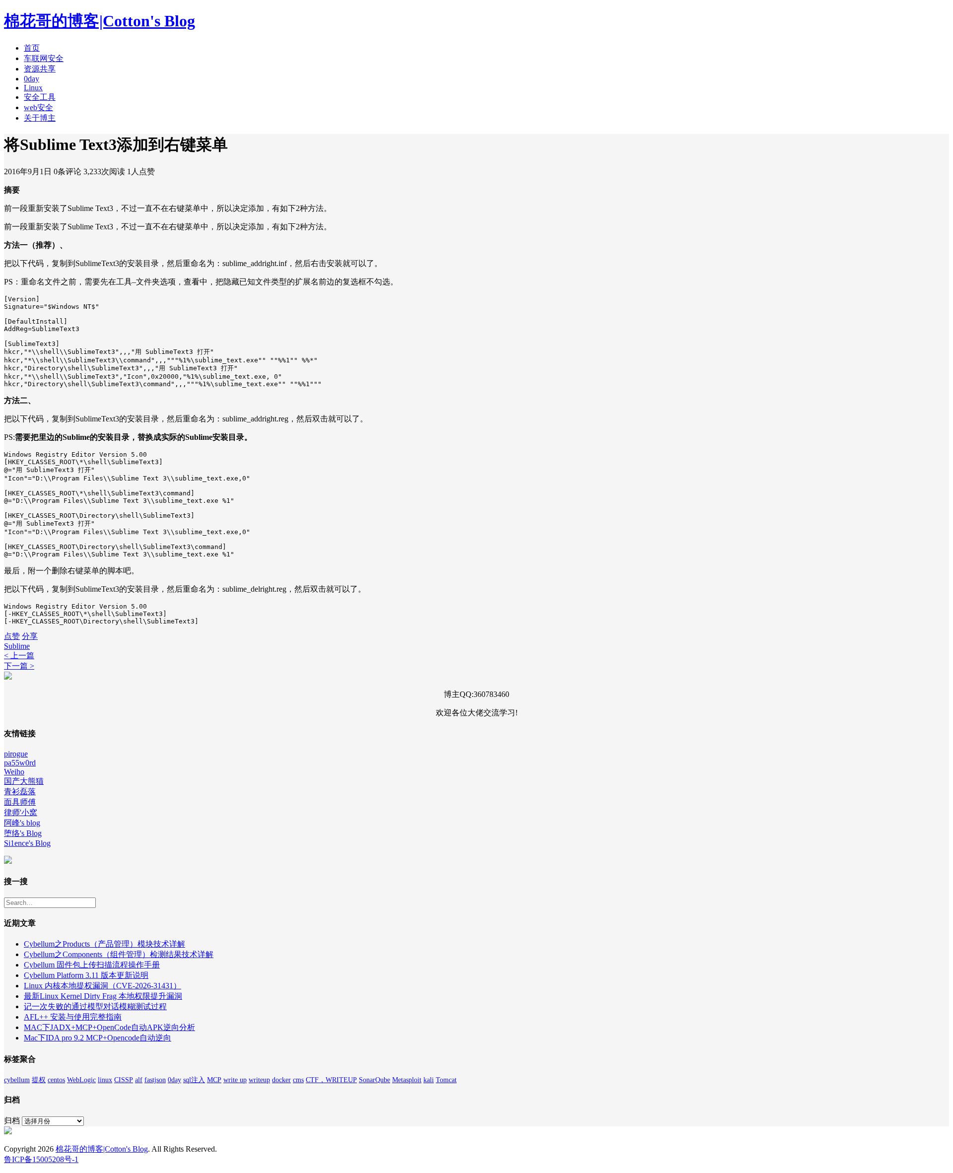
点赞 (12, 636)
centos (56, 1080)
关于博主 (40, 118)
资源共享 (40, 69)
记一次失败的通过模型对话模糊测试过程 (95, 1006)
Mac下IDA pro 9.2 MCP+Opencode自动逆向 (97, 1038)
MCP (214, 1080)
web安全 (38, 107)
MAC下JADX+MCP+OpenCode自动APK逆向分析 (109, 1027)
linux (105, 1080)
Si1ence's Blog (27, 843)
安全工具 (40, 97)
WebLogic (81, 1080)
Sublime (17, 646)
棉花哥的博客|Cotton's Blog (99, 21)
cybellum (17, 1080)
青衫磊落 (20, 791)
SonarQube (374, 1080)
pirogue (16, 754)
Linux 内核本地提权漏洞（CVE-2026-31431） (102, 985)
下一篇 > (19, 666)
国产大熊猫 (24, 781)
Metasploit (406, 1080)
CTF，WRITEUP (331, 1080)
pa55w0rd (20, 763)
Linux (33, 87)
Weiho (14, 771)
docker (281, 1080)
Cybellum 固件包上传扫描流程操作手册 (92, 965)
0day (31, 78)
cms (298, 1080)
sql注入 (194, 1080)
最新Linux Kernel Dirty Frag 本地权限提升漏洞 (103, 996)
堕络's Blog (23, 833)
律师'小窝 (20, 812)
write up (235, 1080)
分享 (30, 636)
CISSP (123, 1080)
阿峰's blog (22, 823)
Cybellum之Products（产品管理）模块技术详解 (104, 944)
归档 (12, 1120)
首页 (32, 48)
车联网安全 (44, 58)
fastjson (155, 1080)
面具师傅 (20, 802)
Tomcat (446, 1080)
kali (428, 1080)
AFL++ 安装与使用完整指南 (73, 1017)
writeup (259, 1080)
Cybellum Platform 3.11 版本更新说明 (86, 975)
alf (138, 1080)
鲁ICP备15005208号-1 (41, 1159)
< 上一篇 (19, 655)
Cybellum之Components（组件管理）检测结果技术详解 (118, 954)
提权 (39, 1080)
